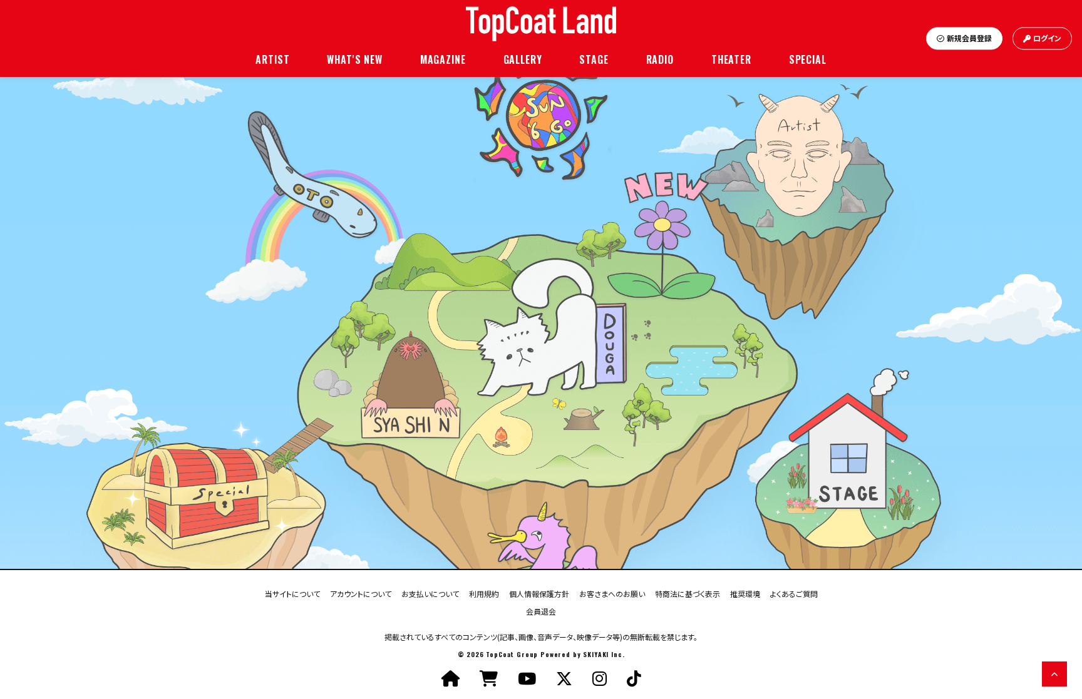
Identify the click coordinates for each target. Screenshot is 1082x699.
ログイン (1047, 38)
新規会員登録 (969, 38)
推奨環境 (745, 593)
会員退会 (541, 610)
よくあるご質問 (794, 593)
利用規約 (484, 593)
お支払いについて (430, 593)
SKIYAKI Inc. (603, 654)
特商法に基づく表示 (687, 593)
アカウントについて (360, 593)
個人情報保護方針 (539, 593)
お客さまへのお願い (612, 593)
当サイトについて (292, 593)
